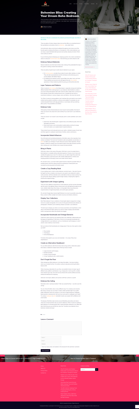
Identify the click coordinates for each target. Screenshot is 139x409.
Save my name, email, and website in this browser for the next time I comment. (60, 346)
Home (70, 3)
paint (54, 296)
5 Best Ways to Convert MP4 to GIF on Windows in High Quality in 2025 (23, 358)
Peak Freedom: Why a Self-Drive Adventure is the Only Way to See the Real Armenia (69, 395)
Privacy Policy (44, 370)
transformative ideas (55, 58)
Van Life (92, 3)
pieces (42, 141)
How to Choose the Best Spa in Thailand (83, 358)
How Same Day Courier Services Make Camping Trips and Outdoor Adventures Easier (69, 384)
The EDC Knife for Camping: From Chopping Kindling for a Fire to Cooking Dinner (69, 389)
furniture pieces (49, 73)
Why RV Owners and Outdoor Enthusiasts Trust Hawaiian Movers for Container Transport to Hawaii (91, 78)
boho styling (52, 88)
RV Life (80, 3)
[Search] (96, 369)
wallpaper (49, 296)
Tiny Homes (86, 3)
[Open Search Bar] (96, 3)
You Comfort (74, 80)
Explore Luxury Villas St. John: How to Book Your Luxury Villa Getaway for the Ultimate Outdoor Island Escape (91, 88)
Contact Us (43, 373)
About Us (43, 368)
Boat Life (75, 3)
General (43, 314)
